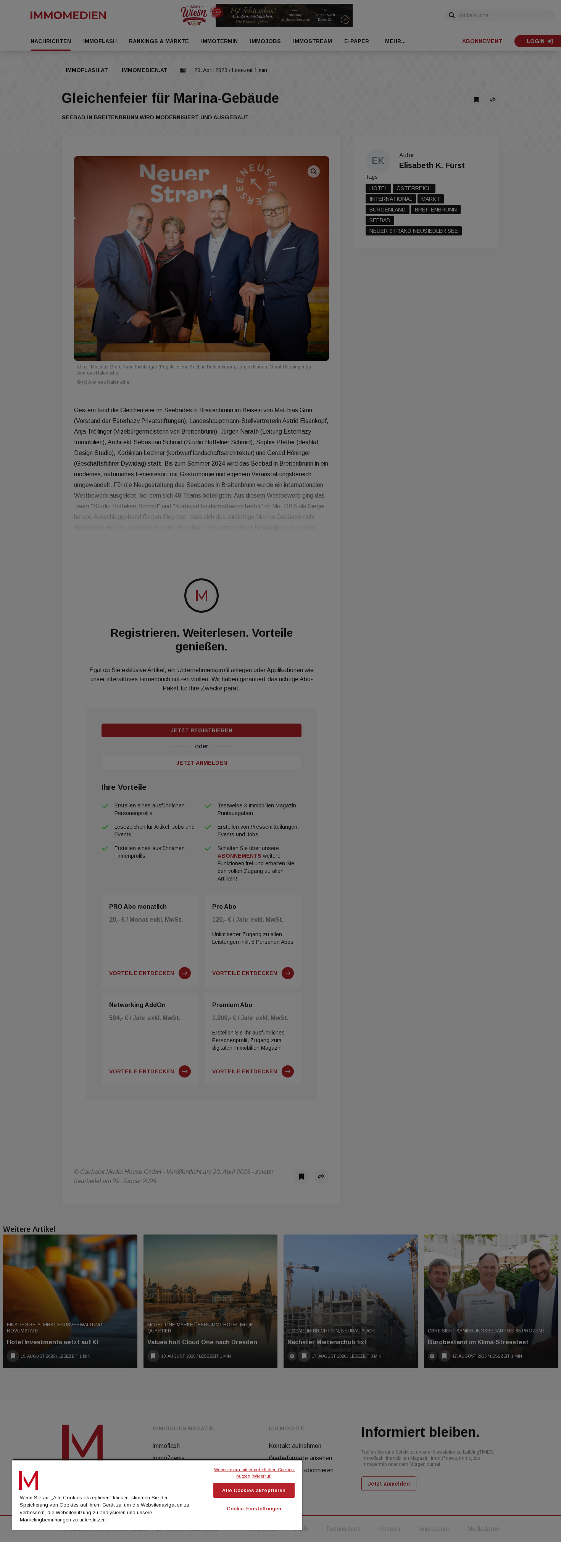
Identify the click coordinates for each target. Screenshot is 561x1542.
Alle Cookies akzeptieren (253, 1490)
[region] (157, 1494)
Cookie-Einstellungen (254, 1509)
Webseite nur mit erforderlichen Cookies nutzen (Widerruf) (254, 1472)
